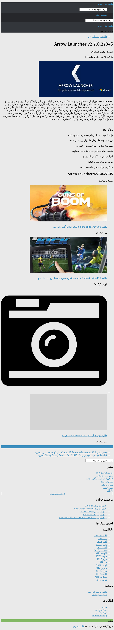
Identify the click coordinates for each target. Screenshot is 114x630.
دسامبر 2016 (101, 576)
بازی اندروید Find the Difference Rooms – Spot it (83, 517)
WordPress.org (99, 615)
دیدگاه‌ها (101, 612)
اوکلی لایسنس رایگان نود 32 (99, 478)
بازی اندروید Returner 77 (95, 514)
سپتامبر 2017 (100, 550)
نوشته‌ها (101, 609)
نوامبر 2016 (101, 579)
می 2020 (102, 538)
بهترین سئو (107, 487)
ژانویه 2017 (101, 573)
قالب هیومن (78, 626)
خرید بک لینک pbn (104, 472)
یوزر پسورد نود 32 (104, 475)
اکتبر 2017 (102, 547)
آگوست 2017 (100, 553)
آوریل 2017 (101, 565)
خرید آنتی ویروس (57, 493)
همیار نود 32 (107, 484)
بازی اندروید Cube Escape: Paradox (90, 508)
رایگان (110, 490)
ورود (104, 606)
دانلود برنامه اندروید (97, 36)
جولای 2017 (101, 556)
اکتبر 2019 (102, 541)
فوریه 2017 (101, 570)
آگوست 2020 (100, 535)
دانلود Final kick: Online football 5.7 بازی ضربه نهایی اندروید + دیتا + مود (72, 278)
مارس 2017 (101, 568)
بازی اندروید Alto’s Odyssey (93, 511)
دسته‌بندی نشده (99, 594)
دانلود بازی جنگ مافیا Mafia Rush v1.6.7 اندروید (84, 435)
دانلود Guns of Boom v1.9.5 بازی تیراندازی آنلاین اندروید (80, 226)
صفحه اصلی (101, 14)
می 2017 (102, 562)
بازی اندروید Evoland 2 (96, 505)
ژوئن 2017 (102, 559)
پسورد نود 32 (107, 481)
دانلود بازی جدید (105, 3)
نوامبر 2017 (101, 544)
